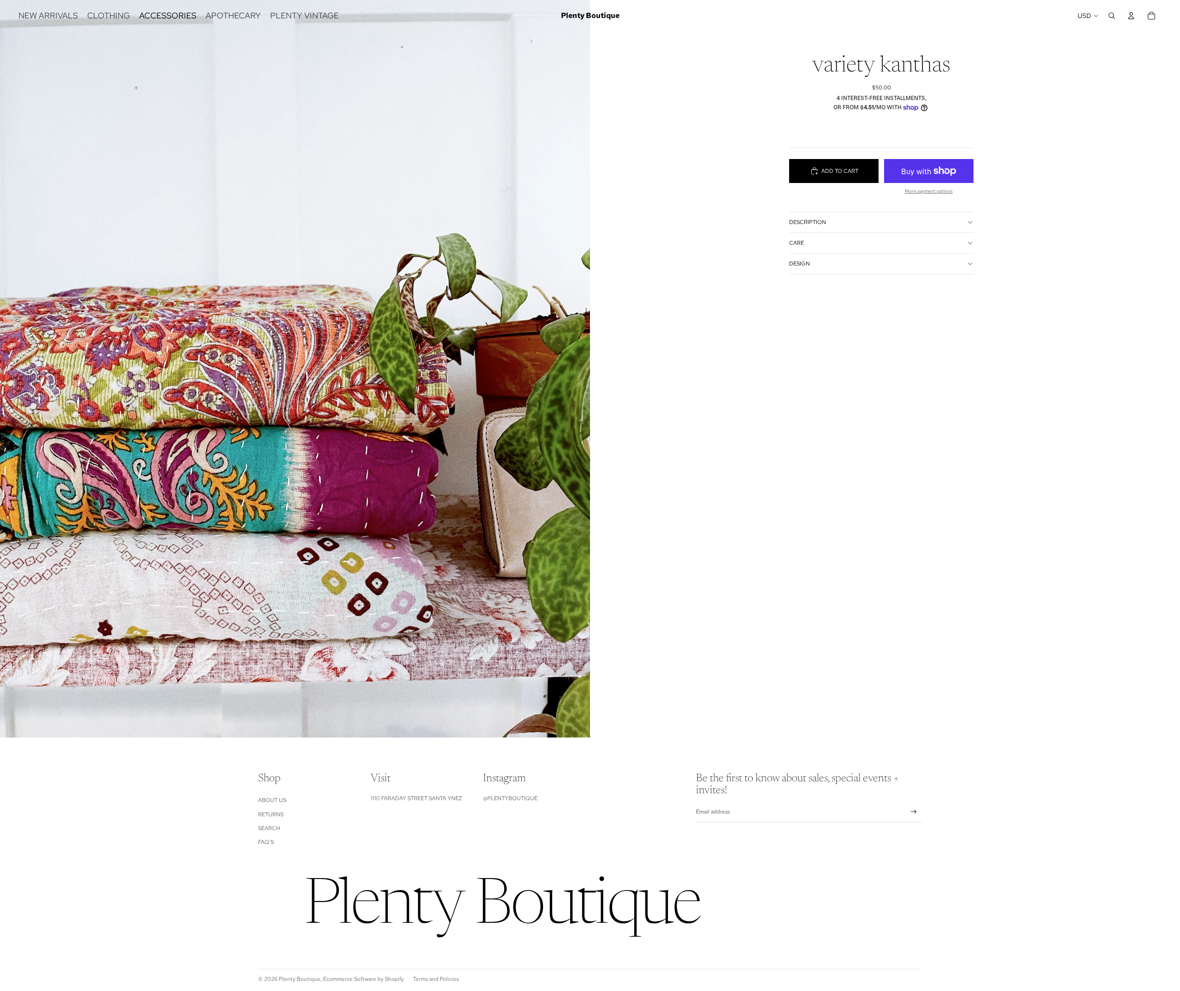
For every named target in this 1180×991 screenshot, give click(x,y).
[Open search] (1112, 16)
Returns (270, 814)
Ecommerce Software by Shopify (363, 979)
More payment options (929, 191)
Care (796, 243)
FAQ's (266, 842)
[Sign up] (914, 812)
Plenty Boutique (299, 979)
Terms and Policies (436, 979)
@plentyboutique (510, 798)
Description (807, 222)
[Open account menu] (1131, 16)
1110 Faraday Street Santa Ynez (416, 798)
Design (799, 263)
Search (269, 828)
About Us (272, 800)
